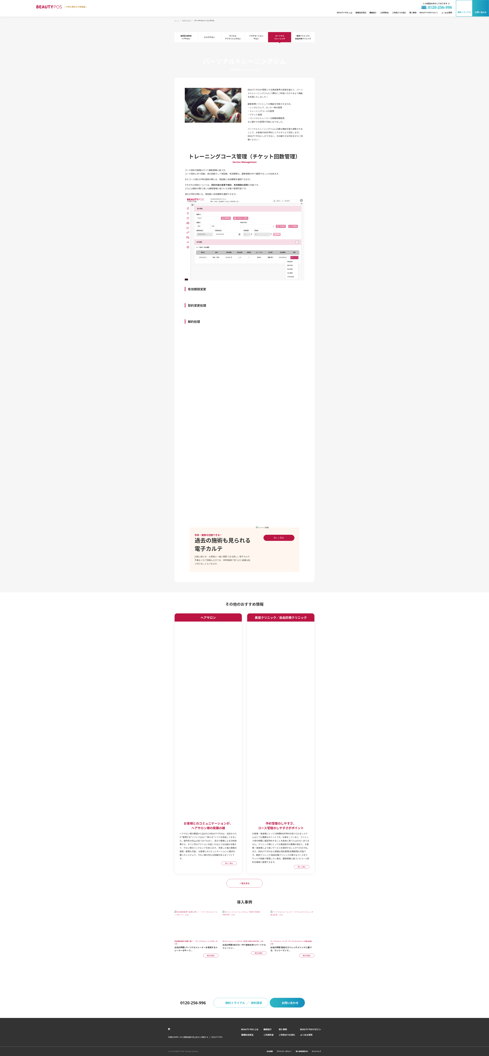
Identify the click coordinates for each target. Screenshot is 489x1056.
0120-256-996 (193, 1002)
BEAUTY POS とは (344, 12)
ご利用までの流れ (399, 12)
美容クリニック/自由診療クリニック (303, 37)
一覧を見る (244, 883)
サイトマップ (316, 1051)
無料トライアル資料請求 (243, 1003)
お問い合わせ (480, 12)
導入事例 (412, 12)
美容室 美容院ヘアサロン (186, 37)
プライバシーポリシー (284, 1051)
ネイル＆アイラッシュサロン (233, 37)
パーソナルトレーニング (279, 37)
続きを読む (211, 955)
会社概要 (270, 1051)
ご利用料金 (384, 12)
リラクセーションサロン (256, 37)
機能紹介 (373, 12)
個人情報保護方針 (302, 1051)
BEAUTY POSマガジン (429, 12)
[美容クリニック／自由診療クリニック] (280, 817)
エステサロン (209, 37)
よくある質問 (446, 12)
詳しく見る (279, 538)
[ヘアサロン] (208, 817)
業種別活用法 (361, 12)
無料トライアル (464, 12)
